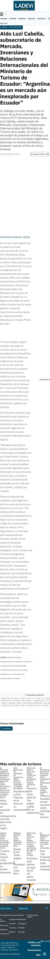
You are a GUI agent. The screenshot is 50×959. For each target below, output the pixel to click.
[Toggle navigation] (5, 14)
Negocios (31, 19)
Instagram (22, 923)
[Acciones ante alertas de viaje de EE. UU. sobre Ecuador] (32, 844)
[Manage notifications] (44, 954)
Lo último (12, 19)
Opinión (12, 932)
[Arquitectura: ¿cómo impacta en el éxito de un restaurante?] (18, 778)
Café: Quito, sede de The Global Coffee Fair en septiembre (33, 802)
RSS (38, 954)
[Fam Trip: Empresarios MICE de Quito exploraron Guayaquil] (45, 840)
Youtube (21, 932)
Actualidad (15, 27)
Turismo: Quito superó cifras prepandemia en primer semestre (7, 861)
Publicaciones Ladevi (32, 916)
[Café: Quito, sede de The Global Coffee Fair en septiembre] (32, 778)
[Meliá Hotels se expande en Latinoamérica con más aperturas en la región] (5, 783)
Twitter (21, 915)
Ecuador (12, 923)
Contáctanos (34, 950)
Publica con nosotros (34, 944)
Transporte (13, 915)
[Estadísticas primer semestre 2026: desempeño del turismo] (45, 782)
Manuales (22, 19)
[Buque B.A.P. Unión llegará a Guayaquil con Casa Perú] (18, 839)
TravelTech (41, 19)
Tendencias (13, 919)
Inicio (5, 27)
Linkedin (21, 927)
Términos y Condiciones (10, 954)
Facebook (22, 919)
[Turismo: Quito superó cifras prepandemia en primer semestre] (5, 840)
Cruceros (13, 927)
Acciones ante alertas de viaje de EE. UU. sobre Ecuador (32, 869)
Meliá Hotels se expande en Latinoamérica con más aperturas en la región (8, 814)
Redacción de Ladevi (17, 237)
